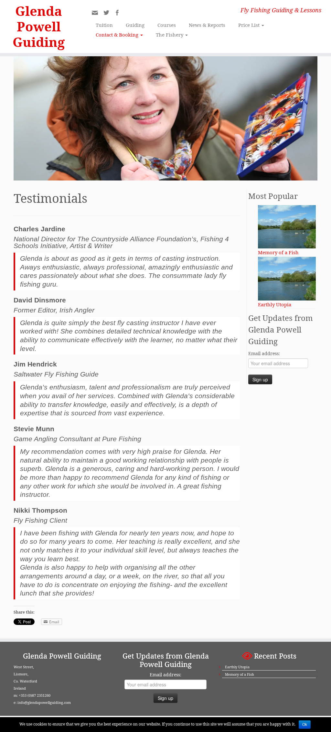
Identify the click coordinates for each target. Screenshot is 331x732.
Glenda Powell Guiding (39, 26)
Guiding (135, 25)
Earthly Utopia (237, 666)
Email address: (264, 353)
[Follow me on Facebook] (119, 13)
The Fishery (170, 34)
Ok (304, 724)
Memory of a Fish (239, 674)
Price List (249, 25)
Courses (166, 25)
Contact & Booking (118, 34)
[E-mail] (97, 14)
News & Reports (207, 25)
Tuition (104, 25)
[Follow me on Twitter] (108, 13)
